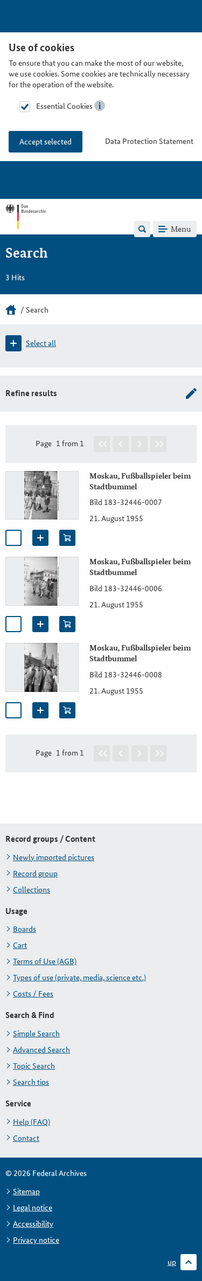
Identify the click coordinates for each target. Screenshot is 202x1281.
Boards (24, 929)
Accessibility (33, 1224)
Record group (35, 873)
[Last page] (158, 444)
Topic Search (34, 1066)
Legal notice (32, 1208)
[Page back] (121, 444)
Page (44, 443)
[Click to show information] (99, 105)
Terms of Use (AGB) (44, 961)
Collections (31, 890)
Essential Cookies (64, 106)
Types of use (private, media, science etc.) (79, 977)
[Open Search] (142, 229)
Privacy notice (36, 1240)
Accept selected (45, 142)
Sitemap (26, 1191)
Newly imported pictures (53, 857)
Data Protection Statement (149, 141)
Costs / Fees (33, 994)
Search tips (31, 1082)
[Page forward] (139, 444)
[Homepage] (10, 310)
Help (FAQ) (31, 1122)
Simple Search (36, 1033)
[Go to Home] (25, 228)
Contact (26, 1138)
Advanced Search (41, 1050)
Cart (20, 945)
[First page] (102, 444)
